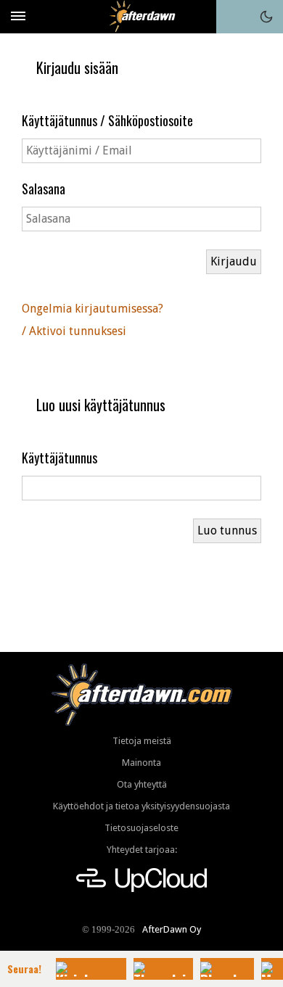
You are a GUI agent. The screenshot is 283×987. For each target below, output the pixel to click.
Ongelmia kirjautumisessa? (92, 308)
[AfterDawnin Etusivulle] (141, 16)
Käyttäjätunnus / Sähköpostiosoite (107, 120)
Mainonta (141, 762)
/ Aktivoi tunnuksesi (74, 331)
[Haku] (233, 16)
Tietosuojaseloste (141, 827)
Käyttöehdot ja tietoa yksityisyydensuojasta (141, 806)
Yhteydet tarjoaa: (142, 849)
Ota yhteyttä (142, 784)
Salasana (43, 188)
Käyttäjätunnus (59, 457)
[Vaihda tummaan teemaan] (266, 16)
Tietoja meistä (141, 740)
